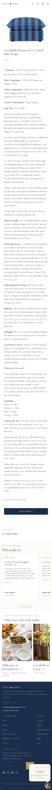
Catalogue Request (43, 729)
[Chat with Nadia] (47, 785)
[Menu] (47, 4)
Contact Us (40, 721)
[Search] (32, 4)
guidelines (32, 427)
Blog (38, 738)
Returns (5, 729)
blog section (13, 279)
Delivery (5, 725)
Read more (8, 582)
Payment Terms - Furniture (11, 738)
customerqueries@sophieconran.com (14, 707)
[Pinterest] (12, 772)
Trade (39, 743)
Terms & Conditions (9, 734)
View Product (26, 511)
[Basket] (42, 4)
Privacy (5, 743)
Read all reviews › (26, 606)
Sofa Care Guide (42, 734)
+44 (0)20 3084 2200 (10, 710)
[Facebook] (4, 772)
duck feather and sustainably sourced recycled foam (25, 319)
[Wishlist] (37, 4)
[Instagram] (8, 772)
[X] (16, 772)
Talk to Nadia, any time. (10, 702)
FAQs (4, 721)
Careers (39, 725)
